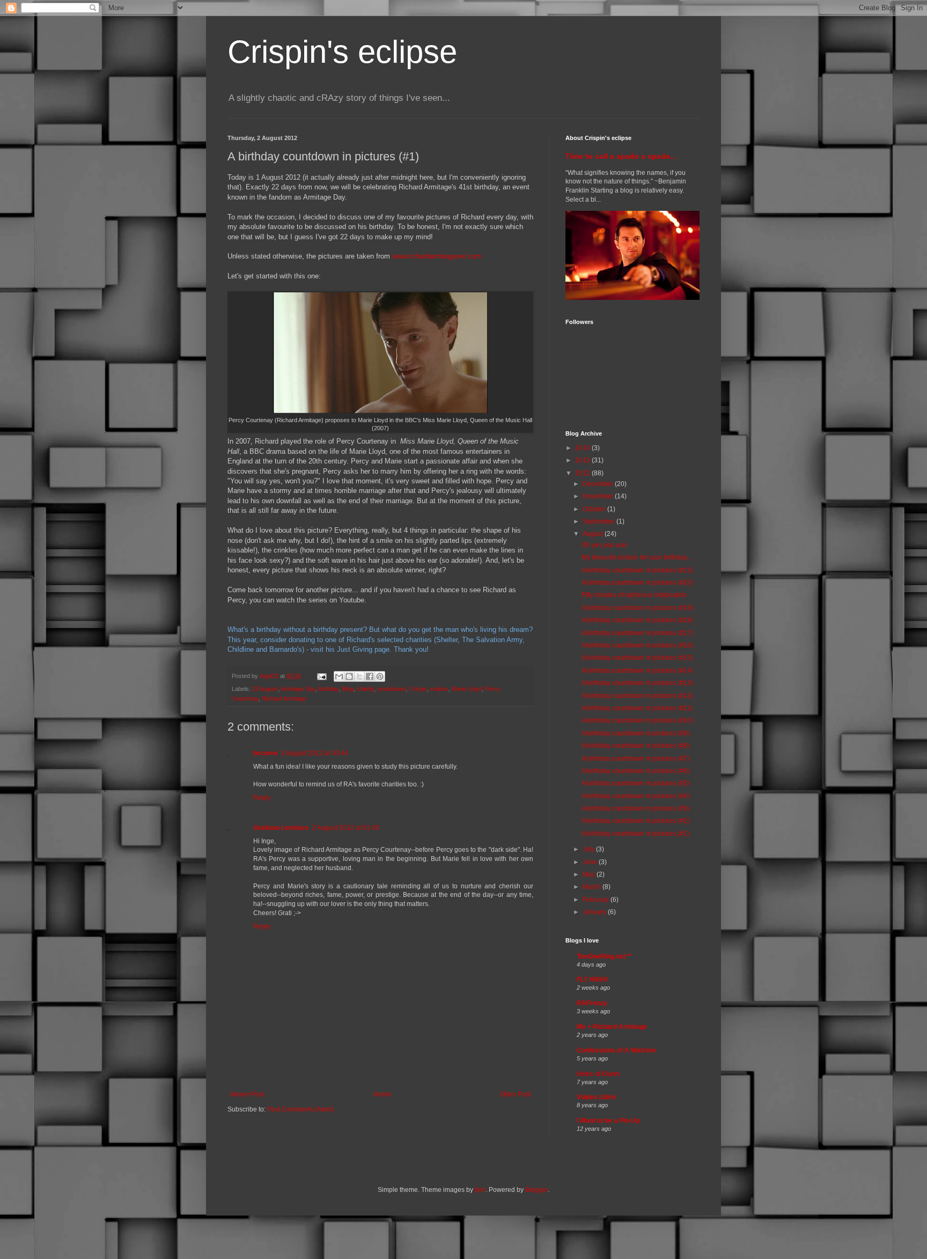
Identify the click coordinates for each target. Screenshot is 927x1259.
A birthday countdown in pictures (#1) (635, 833)
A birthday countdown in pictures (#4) (635, 796)
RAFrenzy (592, 1003)
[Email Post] (321, 676)
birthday (329, 689)
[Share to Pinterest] (379, 676)
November (599, 496)
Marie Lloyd (467, 689)
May (590, 874)
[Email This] (339, 676)
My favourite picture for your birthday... (636, 557)
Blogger (536, 1190)
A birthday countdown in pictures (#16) (637, 645)
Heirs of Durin (598, 1074)
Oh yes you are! (604, 545)
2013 (583, 460)
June (591, 862)
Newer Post (247, 1094)
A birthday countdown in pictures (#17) (637, 633)
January (595, 912)
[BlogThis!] (349, 676)
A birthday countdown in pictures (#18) (637, 620)
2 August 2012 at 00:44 (314, 753)
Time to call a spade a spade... (620, 156)
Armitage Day (298, 689)
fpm (480, 1190)
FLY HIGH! (592, 979)
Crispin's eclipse (342, 52)
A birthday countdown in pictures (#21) (637, 570)
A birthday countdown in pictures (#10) (637, 720)
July (589, 849)
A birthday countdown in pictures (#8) (635, 745)
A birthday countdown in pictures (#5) (635, 783)
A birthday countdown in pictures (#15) (637, 657)
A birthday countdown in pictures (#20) (637, 582)
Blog (348, 689)
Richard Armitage (284, 698)
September (599, 521)
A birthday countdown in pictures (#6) (635, 771)
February (596, 899)
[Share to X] (359, 676)
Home (382, 1094)
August (594, 534)
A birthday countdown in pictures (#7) (635, 758)
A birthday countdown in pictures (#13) (637, 683)
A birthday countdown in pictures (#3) (635, 808)
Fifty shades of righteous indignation (634, 595)
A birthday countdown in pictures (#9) (635, 733)
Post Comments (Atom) (300, 1109)
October (595, 509)
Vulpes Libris (596, 1097)
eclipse (439, 689)
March (592, 886)
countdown (391, 689)
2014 (583, 448)
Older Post (515, 1094)
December (599, 484)
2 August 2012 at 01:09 (345, 827)
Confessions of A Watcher (617, 1050)
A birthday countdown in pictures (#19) (637, 608)
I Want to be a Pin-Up (608, 1120)
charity (365, 689)
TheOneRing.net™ (604, 956)
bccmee (265, 753)
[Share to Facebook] (369, 676)
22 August (265, 689)
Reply (261, 797)
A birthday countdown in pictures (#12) (637, 696)
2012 (583, 473)
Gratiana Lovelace (281, 827)
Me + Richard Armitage (612, 1026)
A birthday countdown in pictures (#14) (637, 670)
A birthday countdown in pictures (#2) (635, 820)
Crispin (418, 689)
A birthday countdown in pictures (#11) (637, 708)
